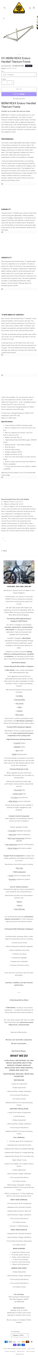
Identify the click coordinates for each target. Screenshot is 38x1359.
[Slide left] (15, 54)
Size (2, 71)
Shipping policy (20, 1354)
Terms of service (30, 1351)
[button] (5, 8)
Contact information (10, 1351)
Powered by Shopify (20, 1348)
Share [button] (5, 551)
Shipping (3, 68)
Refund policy (20, 1351)
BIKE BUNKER (11, 1348)
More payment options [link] (19, 98)
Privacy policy (31, 1348)
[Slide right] (23, 54)
